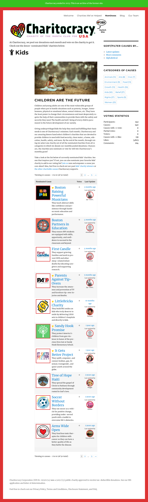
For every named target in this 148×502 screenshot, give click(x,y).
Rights (109, 97)
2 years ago (90, 375)
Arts (122, 77)
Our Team (133, 15)
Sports (121, 97)
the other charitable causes (46, 169)
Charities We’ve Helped (89, 15)
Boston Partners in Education (60, 224)
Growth (110, 87)
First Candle (61, 249)
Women (110, 102)
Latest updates (112, 52)
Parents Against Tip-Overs (62, 279)
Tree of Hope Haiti (62, 377)
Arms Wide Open (60, 428)
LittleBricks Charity (62, 303)
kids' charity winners (85, 166)
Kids (109, 92)
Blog (122, 15)
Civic (131, 77)
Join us (65, 163)
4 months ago (90, 220)
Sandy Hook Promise (62, 328)
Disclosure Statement (78, 489)
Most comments (113, 55)
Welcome (69, 15)
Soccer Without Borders (58, 401)
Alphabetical (112, 58)
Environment (112, 82)
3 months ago (90, 187)
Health (123, 87)
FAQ (95, 489)
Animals (110, 77)
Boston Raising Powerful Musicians (60, 193)
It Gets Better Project (62, 353)
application (15, 483)
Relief (120, 92)
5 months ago (90, 275)
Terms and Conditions (57, 489)
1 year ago (90, 325)
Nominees (110, 15)
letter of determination (34, 483)
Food (127, 82)
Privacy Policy (39, 489)
